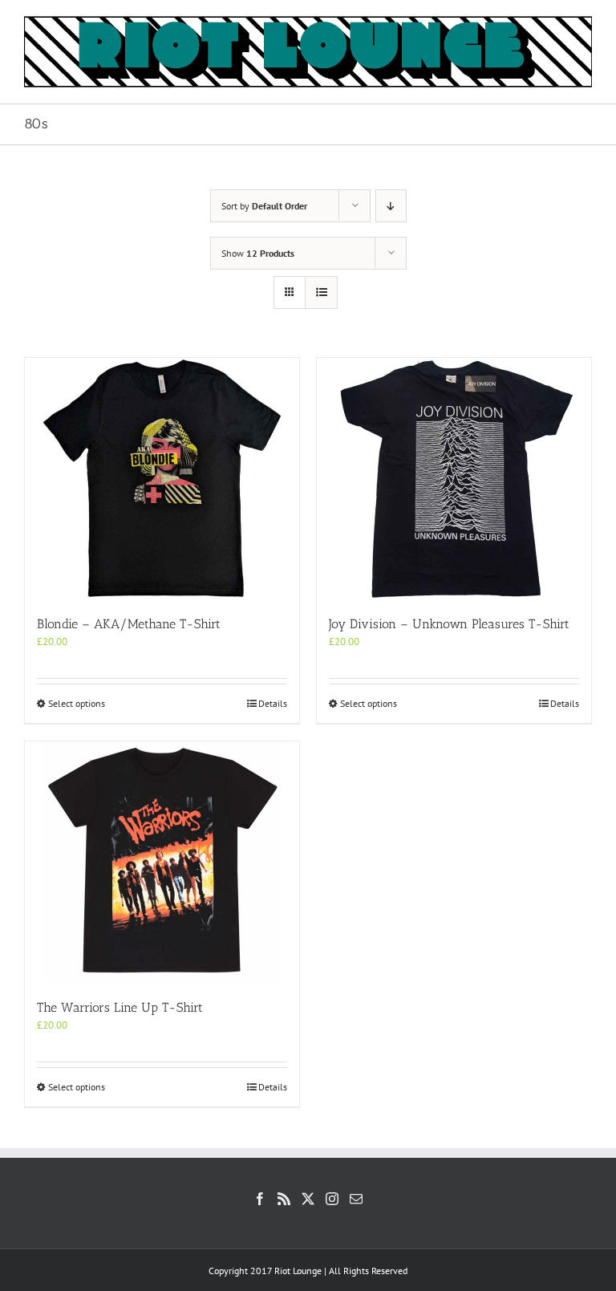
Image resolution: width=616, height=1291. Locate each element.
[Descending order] (391, 205)
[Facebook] (259, 1198)
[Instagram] (332, 1198)
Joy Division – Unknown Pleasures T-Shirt (449, 623)
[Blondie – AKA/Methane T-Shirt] (162, 478)
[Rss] (284, 1198)
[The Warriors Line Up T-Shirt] (162, 861)
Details (272, 703)
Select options (76, 703)
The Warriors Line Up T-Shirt (120, 1007)
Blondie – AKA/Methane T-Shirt (129, 623)
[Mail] (356, 1198)
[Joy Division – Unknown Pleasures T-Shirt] (454, 478)
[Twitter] (308, 1198)
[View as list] (321, 292)
